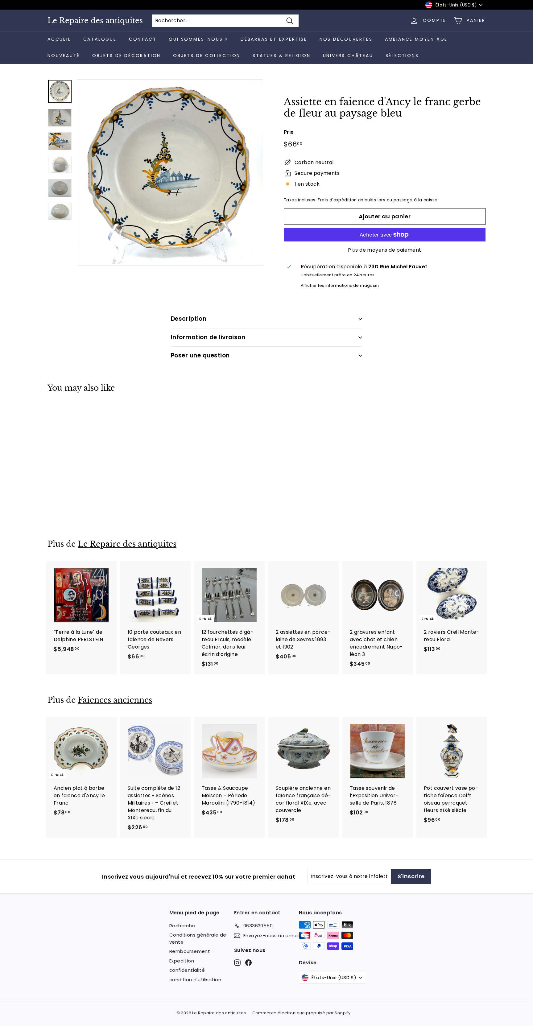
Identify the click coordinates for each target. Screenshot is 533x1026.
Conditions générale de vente (197, 938)
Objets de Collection (206, 55)
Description (188, 319)
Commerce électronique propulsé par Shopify (301, 1013)
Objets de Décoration (126, 55)
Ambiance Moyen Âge (416, 39)
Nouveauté (64, 55)
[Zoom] (170, 172)
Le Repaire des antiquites (95, 20)
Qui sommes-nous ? (198, 39)
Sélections (402, 55)
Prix (289, 132)
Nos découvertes (346, 39)
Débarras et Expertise (274, 39)
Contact (143, 39)
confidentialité (187, 970)
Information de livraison (208, 337)
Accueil (59, 39)
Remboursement (189, 951)
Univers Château (348, 55)
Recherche (182, 925)
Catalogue (100, 39)
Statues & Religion (281, 55)
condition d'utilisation (195, 979)
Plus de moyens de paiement (384, 249)
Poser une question (200, 355)
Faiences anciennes (115, 700)
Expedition (181, 961)
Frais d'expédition (337, 200)
